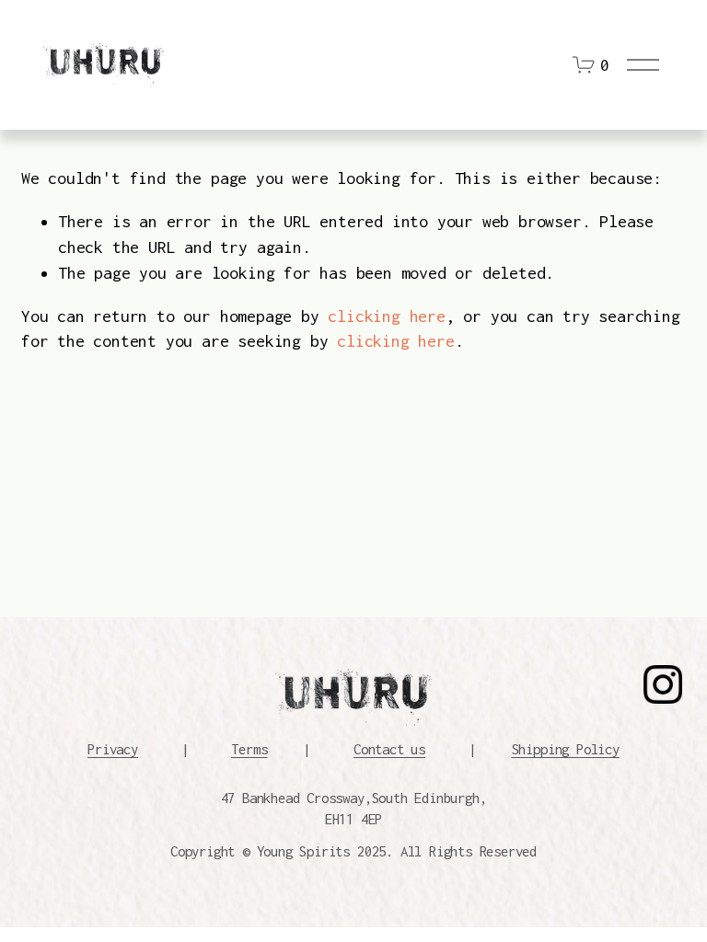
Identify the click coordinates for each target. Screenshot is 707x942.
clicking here (386, 316)
